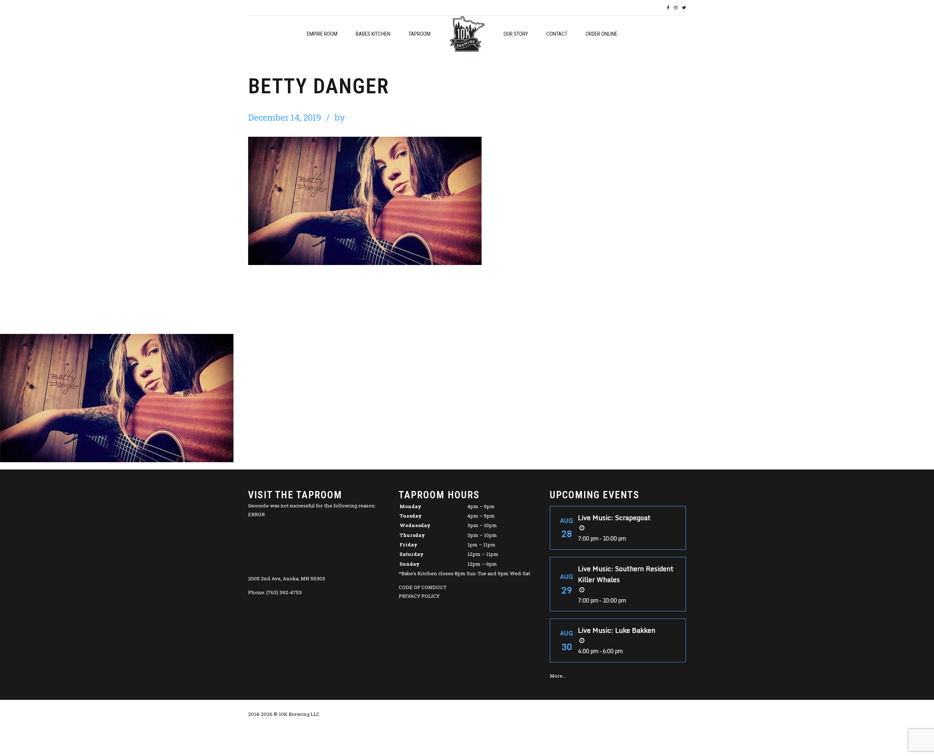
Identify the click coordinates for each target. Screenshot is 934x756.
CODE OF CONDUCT (423, 587)
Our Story (515, 34)
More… (558, 676)
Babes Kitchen (373, 34)
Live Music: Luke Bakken (616, 630)
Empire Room (322, 34)
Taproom (420, 34)
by (340, 117)
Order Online (601, 34)
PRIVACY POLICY (419, 596)
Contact (556, 34)
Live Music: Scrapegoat (614, 517)
